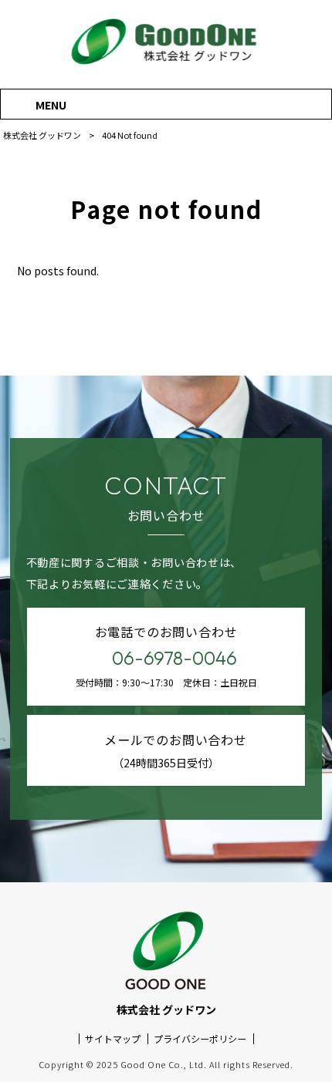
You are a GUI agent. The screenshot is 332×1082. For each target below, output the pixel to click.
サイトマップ (113, 1038)
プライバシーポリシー (200, 1038)
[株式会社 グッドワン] (165, 64)
